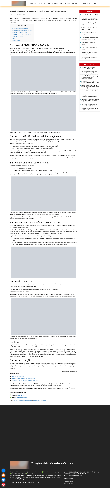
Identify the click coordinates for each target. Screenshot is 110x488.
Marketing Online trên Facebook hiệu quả (89, 58)
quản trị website (37, 400)
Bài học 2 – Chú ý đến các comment (19, 32)
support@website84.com (21, 397)
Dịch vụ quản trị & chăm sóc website (88, 43)
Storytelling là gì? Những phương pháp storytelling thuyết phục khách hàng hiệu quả (89, 77)
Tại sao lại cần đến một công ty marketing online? (89, 53)
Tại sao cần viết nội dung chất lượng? (88, 23)
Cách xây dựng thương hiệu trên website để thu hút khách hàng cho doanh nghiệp (90, 87)
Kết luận (13, 38)
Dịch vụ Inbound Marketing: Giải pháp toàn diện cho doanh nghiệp (89, 18)
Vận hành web (42, 3)
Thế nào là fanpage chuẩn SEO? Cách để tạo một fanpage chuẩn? (89, 95)
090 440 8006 (84, 474)
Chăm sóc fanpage (53, 3)
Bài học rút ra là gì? (15, 40)
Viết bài (74, 3)
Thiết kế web (82, 3)
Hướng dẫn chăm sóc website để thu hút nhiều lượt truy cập (89, 109)
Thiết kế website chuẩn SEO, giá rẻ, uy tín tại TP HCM (90, 28)
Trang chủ (33, 3)
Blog (88, 3)
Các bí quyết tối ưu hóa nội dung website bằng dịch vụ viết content (89, 72)
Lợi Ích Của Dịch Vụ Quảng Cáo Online (89, 48)
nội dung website (27, 400)
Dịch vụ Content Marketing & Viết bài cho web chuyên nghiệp (89, 38)
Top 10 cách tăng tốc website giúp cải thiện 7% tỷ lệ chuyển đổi (89, 105)
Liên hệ (94, 3)
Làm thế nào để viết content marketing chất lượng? (88, 68)
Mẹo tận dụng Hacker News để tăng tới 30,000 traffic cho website (38, 11)
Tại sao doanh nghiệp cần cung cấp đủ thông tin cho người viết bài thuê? (90, 100)
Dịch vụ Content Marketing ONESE (89, 14)
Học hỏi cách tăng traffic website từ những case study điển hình (90, 91)
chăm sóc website (18, 400)
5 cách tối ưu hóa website (18, 376)
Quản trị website (15, 474)
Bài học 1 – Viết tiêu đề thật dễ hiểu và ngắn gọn (22, 30)
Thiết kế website (68, 483)
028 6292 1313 (21, 395)
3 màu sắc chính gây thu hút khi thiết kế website (23, 378)
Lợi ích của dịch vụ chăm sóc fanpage (88, 33)
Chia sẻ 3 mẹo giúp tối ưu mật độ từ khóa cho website (25, 380)
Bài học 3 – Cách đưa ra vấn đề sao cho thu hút (22, 34)
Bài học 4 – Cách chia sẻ (17, 36)
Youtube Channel (65, 3)
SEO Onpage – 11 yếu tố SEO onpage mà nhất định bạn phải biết (90, 82)
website (44, 400)
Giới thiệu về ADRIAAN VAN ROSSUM (19, 28)
